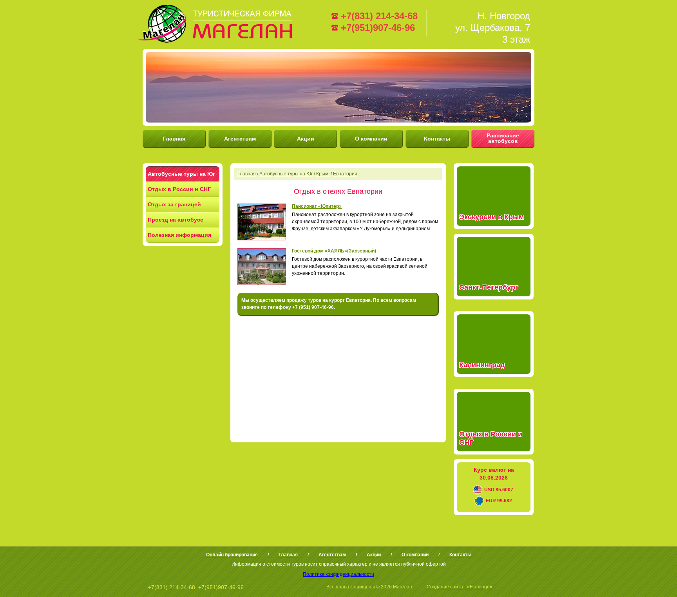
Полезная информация (179, 235)
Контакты (437, 138)
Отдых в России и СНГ (179, 189)
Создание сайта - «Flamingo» (459, 587)
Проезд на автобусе (175, 219)
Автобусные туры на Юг (181, 174)
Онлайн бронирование (232, 554)
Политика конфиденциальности (338, 574)
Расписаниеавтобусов (503, 138)
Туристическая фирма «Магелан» (216, 23)
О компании (371, 138)
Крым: (322, 174)
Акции (305, 138)
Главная (174, 138)
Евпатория (345, 174)
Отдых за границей (174, 204)
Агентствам (240, 138)
